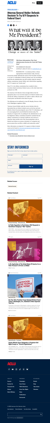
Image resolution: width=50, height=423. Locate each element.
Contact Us (10, 384)
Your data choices (27, 409)
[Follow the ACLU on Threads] (23, 369)
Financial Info (10, 386)
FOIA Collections (23, 386)
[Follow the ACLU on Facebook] (9, 369)
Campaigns (22, 381)
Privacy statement (18, 409)
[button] (14, 25)
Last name (25, 155)
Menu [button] (33, 3)
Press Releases (12, 9)
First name (10, 155)
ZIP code (10, 165)
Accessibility (34, 409)
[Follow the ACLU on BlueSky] (27, 369)
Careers (9, 381)
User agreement (10, 409)
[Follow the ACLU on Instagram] (16, 369)
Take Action (36, 386)
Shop (34, 384)
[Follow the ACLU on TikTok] (19, 369)
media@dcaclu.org (36, 69)
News (20, 392)
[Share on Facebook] (8, 25)
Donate (40, 3)
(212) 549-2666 (10, 62)
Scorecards (22, 397)
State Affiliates (11, 392)
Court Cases (22, 384)
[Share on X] (11, 25)
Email (9, 160)
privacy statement (10, 172)
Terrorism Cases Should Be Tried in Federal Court (22, 136)
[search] (41, 414)
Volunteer (35, 389)
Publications (22, 394)
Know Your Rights (23, 389)
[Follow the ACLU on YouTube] (12, 369)
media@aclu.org (10, 61)
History (9, 389)
